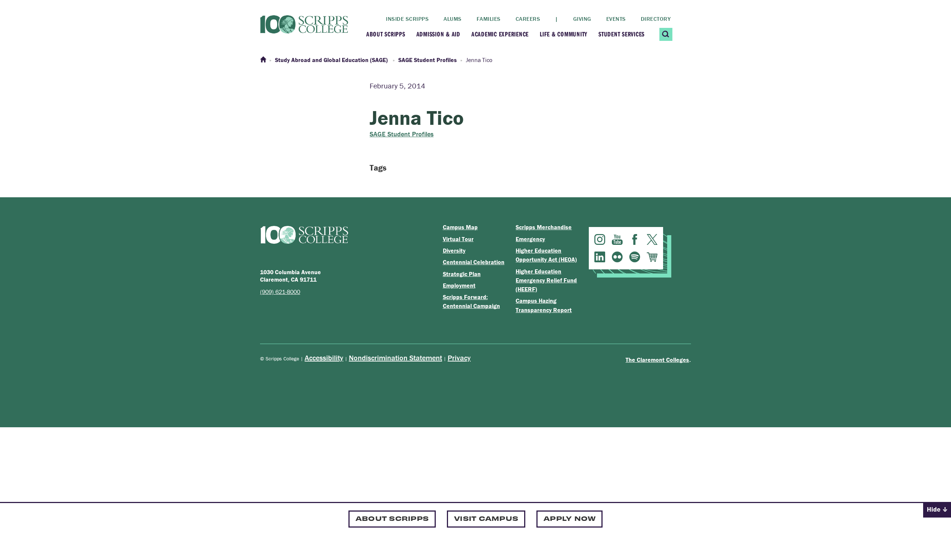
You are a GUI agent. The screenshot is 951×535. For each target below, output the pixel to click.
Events (616, 18)
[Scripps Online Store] (652, 256)
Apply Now (569, 518)
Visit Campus (486, 518)
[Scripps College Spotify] (634, 256)
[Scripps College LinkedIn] (599, 256)
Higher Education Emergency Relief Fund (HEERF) (546, 280)
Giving (582, 18)
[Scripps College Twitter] (652, 239)
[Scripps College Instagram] (599, 239)
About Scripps (385, 34)
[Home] (263, 60)
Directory (656, 18)
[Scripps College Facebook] (634, 239)
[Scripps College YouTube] (617, 239)
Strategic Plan (462, 274)
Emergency (530, 239)
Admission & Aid (438, 34)
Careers (528, 18)
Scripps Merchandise (544, 227)
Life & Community (563, 34)
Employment (459, 285)
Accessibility (324, 357)
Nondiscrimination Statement (395, 357)
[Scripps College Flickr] (617, 256)
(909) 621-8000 (280, 291)
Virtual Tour (458, 239)
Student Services (621, 34)
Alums (453, 18)
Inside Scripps (407, 18)
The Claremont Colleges (657, 359)
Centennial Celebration (473, 262)
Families (489, 18)
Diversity (454, 250)
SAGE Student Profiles (402, 134)
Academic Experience (500, 34)
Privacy (459, 357)
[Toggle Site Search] (665, 34)
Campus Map (460, 227)
